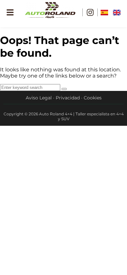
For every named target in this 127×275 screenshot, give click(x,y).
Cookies (93, 98)
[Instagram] (90, 12)
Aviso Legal (39, 98)
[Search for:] (31, 87)
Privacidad (68, 98)
